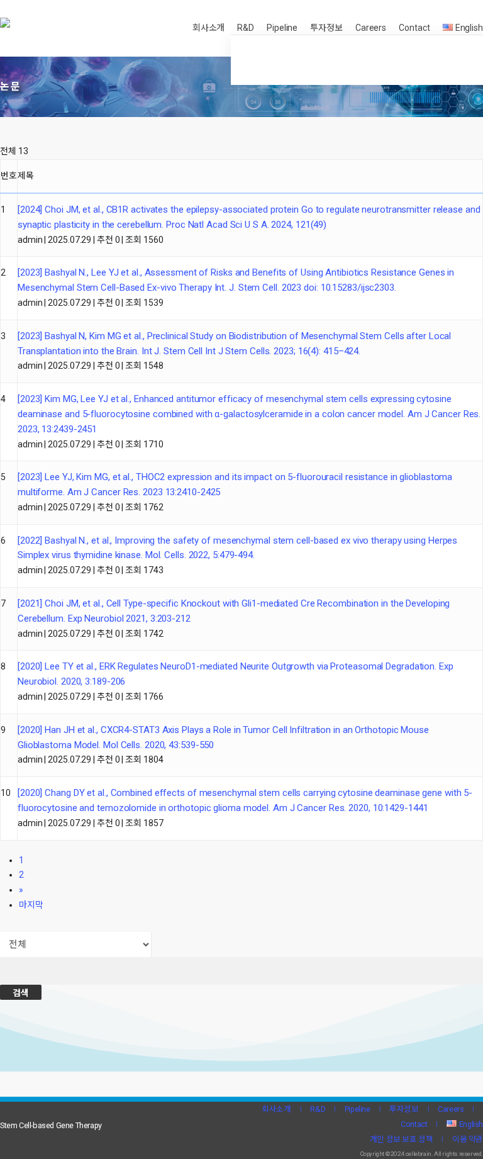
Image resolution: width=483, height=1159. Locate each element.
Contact (414, 1124)
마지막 (31, 905)
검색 (21, 993)
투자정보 (403, 1109)
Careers (451, 1109)
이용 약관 (467, 1139)
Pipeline (357, 1109)
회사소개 (276, 1109)
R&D (317, 1109)
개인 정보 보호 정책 (401, 1139)
